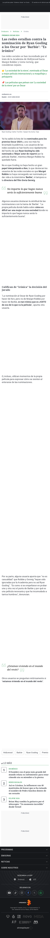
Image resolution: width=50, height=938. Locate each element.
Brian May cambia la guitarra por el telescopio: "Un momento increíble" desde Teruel (26, 804)
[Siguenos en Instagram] (21, 892)
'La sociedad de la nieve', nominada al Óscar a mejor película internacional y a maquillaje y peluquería (25, 73)
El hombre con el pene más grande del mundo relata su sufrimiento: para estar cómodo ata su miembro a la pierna (29, 775)
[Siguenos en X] (34, 892)
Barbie (19, 752)
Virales (26, 31)
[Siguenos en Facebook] (28, 892)
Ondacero (5, 31)
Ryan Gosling (32, 752)
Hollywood (7, 752)
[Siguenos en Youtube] (9, 892)
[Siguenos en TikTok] (15, 892)
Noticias (16, 31)
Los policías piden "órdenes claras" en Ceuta (15, 2)
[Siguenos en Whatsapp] (40, 892)
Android (20, 879)
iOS (34, 879)
